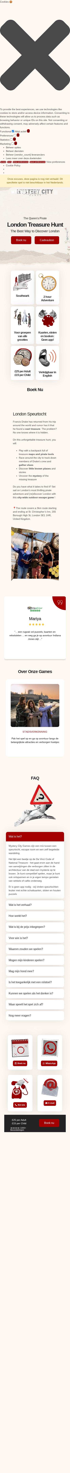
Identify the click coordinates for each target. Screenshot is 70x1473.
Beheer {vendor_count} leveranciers (25, 154)
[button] (35, 56)
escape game (46, 497)
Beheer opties (13, 147)
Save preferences (37, 162)
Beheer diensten (15, 151)
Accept (3, 162)
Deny (9, 162)
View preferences (21, 162)
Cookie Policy (13, 165)
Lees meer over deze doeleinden (23, 158)
